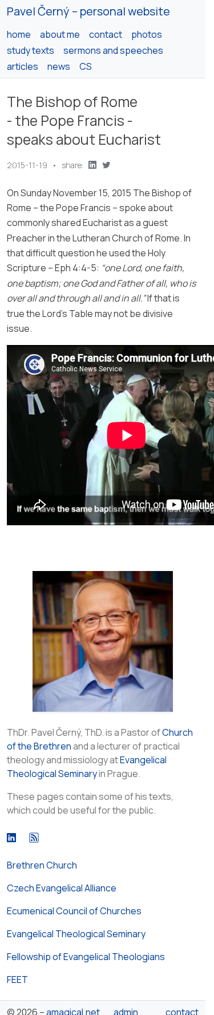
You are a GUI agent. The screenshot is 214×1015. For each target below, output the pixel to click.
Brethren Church (42, 865)
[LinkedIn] (11, 837)
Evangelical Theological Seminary (76, 933)
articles (22, 66)
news (58, 66)
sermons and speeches (113, 50)
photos (146, 34)
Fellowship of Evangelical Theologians (86, 956)
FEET (17, 979)
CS (85, 66)
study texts (30, 50)
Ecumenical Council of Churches (74, 911)
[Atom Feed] (34, 837)
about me (60, 34)
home (19, 34)
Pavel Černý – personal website (88, 11)
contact (105, 34)
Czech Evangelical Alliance (61, 888)
